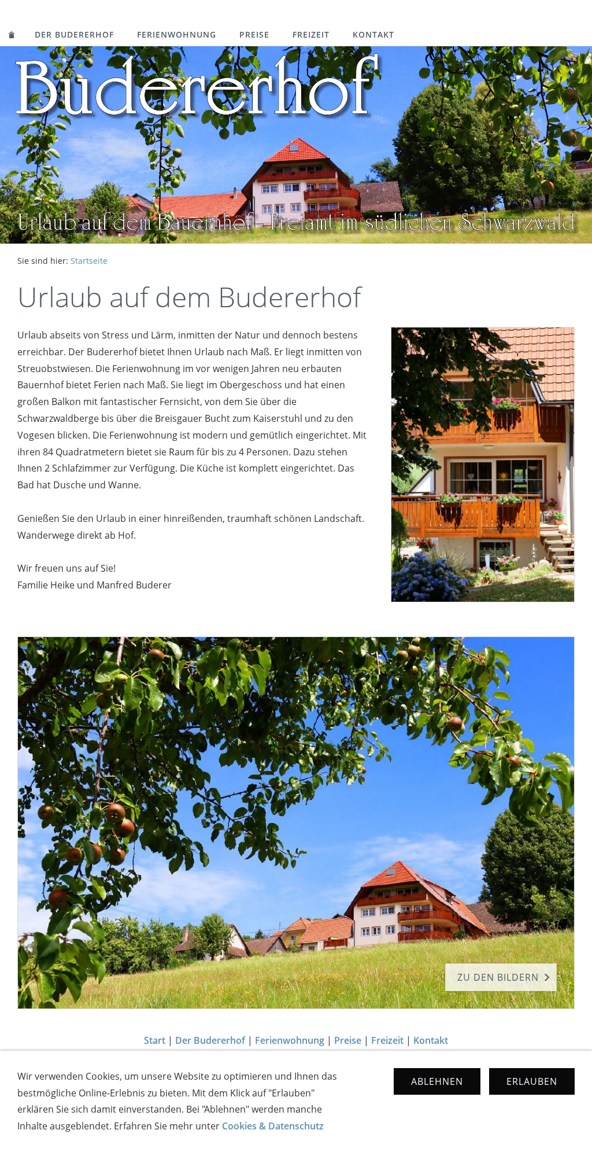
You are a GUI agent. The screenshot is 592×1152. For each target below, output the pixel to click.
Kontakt (373, 34)
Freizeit (311, 34)
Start (154, 1040)
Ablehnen (437, 1081)
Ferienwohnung (176, 34)
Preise (254, 34)
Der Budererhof (74, 34)
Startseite (89, 260)
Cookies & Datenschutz (273, 1126)
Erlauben (531, 1081)
